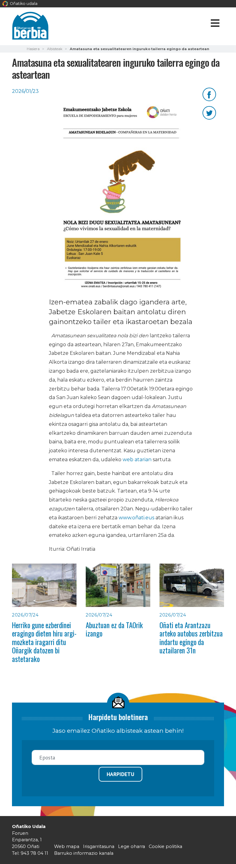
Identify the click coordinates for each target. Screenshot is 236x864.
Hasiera (33, 49)
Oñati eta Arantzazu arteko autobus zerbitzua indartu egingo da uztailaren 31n (191, 638)
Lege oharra (131, 846)
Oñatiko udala (23, 3)
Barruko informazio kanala (83, 853)
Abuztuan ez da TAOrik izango (114, 629)
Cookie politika (165, 846)
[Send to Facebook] (209, 94)
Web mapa (66, 846)
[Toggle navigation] (215, 24)
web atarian (136, 459)
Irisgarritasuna (98, 846)
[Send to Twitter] (209, 112)
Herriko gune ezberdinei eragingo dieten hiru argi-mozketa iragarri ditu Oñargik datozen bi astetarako (44, 642)
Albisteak (54, 49)
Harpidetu (120, 774)
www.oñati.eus (136, 518)
